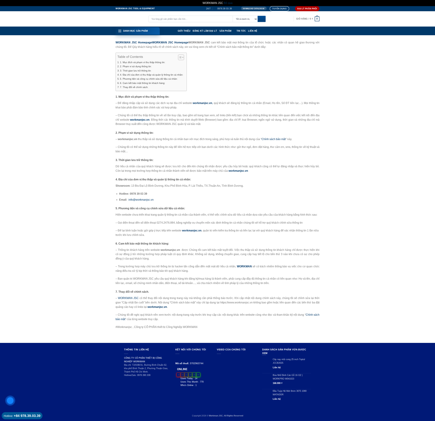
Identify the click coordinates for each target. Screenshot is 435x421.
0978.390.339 (143, 375)
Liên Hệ (252, 31)
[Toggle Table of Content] (179, 57)
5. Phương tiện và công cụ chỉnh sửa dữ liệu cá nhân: (149, 78)
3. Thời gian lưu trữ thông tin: (135, 70)
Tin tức (241, 31)
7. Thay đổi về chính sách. (134, 87)
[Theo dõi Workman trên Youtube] (181, 358)
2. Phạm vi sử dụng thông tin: (136, 66)
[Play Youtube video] (236, 367)
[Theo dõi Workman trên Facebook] (177, 358)
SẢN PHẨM (225, 31)
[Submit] (262, 19)
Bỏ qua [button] (228, 3)
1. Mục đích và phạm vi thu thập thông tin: (142, 62)
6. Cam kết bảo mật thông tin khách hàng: (142, 83)
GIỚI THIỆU (184, 31)
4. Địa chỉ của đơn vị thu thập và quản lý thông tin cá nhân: (151, 74)
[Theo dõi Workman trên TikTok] (185, 358)
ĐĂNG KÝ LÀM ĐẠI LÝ (205, 31)
